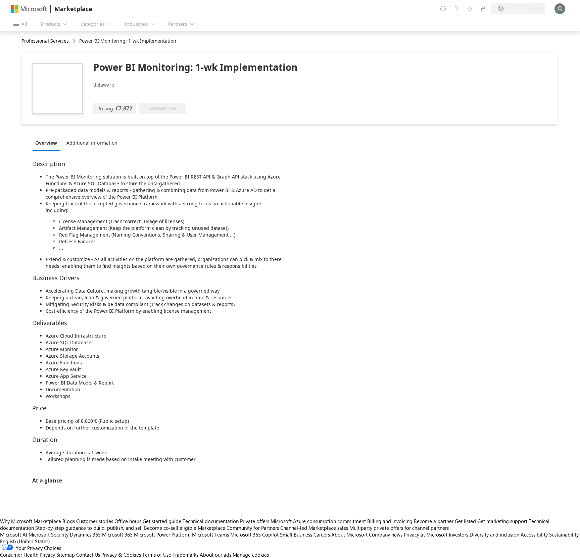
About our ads (215, 554)
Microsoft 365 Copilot (254, 534)
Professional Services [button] (45, 41)
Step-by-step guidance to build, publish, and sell (89, 527)
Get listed (465, 521)
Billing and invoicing (390, 521)
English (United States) (25, 541)
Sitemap (65, 554)
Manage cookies (251, 554)
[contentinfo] (74, 41)
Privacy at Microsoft (425, 534)
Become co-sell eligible (170, 527)
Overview (46, 143)
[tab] (47, 142)
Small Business (296, 534)
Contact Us (88, 554)
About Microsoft (349, 534)
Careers (321, 534)
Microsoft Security (48, 534)
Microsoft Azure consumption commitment (319, 521)
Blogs (68, 521)
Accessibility (534, 534)
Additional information (91, 143)
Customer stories (94, 521)
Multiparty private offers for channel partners (399, 527)
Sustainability (564, 534)
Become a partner (433, 521)
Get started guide (162, 521)
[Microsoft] (29, 9)
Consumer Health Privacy (27, 554)
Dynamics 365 (85, 534)
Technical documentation (211, 521)
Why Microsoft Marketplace (30, 521)
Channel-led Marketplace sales (314, 527)
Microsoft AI (13, 534)
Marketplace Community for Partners (238, 527)
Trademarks (185, 554)
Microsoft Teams (210, 534)
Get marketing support (502, 521)
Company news (385, 534)
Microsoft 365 (117, 534)
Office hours (127, 521)
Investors (458, 534)
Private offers (254, 521)
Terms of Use (156, 554)
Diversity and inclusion (494, 534)
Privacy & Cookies (121, 554)
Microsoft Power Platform (162, 534)
